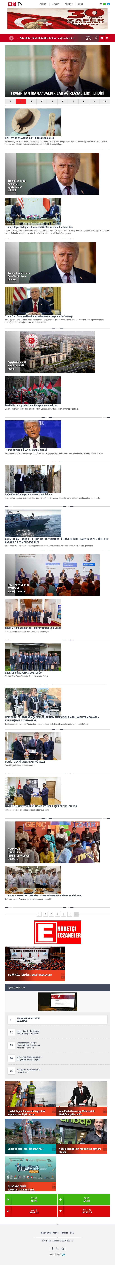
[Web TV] (104, 4)
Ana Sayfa (46, 1232)
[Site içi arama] (107, 38)
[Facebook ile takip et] (52, 1248)
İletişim (64, 1232)
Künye (56, 1232)
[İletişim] (101, 38)
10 (105, 101)
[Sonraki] (76, 914)
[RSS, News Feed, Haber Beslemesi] (57, 1248)
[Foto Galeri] (108, 4)
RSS (72, 1232)
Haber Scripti (55, 1254)
